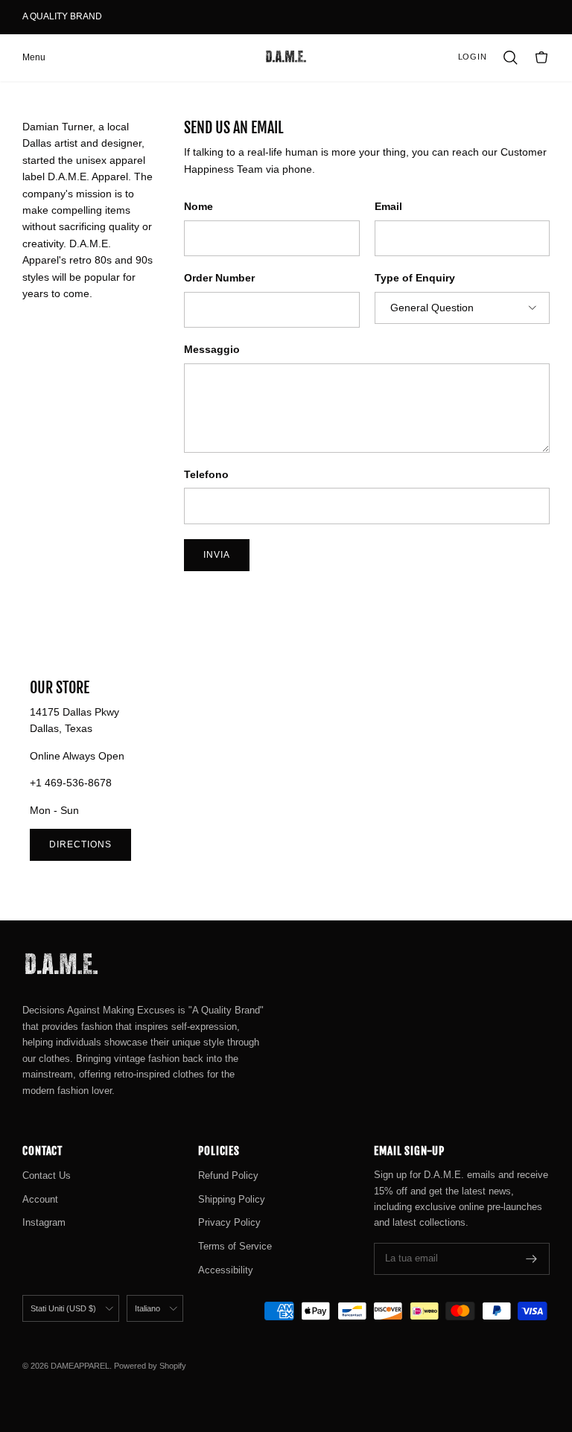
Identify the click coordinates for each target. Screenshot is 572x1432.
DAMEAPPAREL (80, 1365)
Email (388, 206)
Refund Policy (228, 1175)
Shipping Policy (231, 1199)
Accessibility (225, 1270)
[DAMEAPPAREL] (286, 57)
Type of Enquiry (415, 278)
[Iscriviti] (532, 1259)
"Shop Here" (131, 22)
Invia (216, 555)
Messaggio (212, 349)
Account (40, 1199)
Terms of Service (235, 1246)
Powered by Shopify (150, 1365)
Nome (198, 206)
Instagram (44, 1222)
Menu (33, 57)
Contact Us (46, 1175)
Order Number (219, 278)
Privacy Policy (229, 1222)
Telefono (206, 474)
